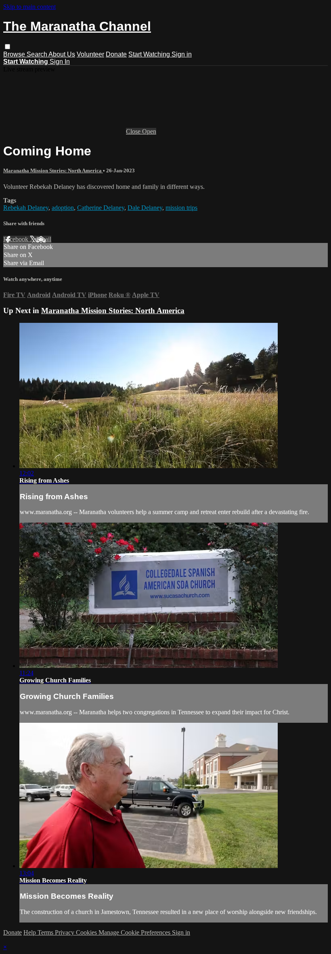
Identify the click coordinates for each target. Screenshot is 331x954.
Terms (46, 932)
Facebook (16, 239)
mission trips (181, 207)
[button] (7, 46)
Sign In (60, 61)
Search (37, 54)
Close (134, 131)
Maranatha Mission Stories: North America (53, 170)
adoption (63, 207)
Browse (15, 54)
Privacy (65, 932)
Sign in (182, 54)
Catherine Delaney (100, 207)
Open (149, 131)
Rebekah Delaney (25, 207)
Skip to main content (29, 6)
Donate (116, 54)
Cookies (87, 932)
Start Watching (150, 54)
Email (43, 239)
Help (30, 932)
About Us (61, 54)
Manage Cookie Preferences (135, 932)
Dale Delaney (145, 207)
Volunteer (90, 54)
